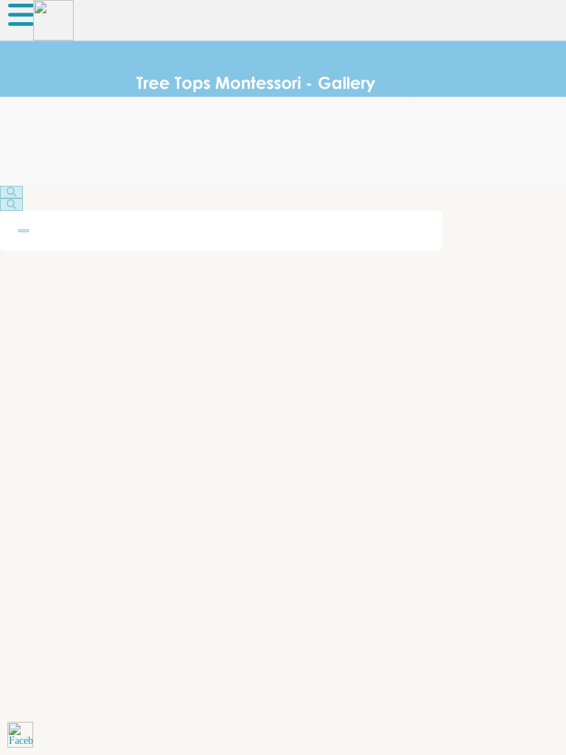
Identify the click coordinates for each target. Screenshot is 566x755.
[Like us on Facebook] (20, 735)
